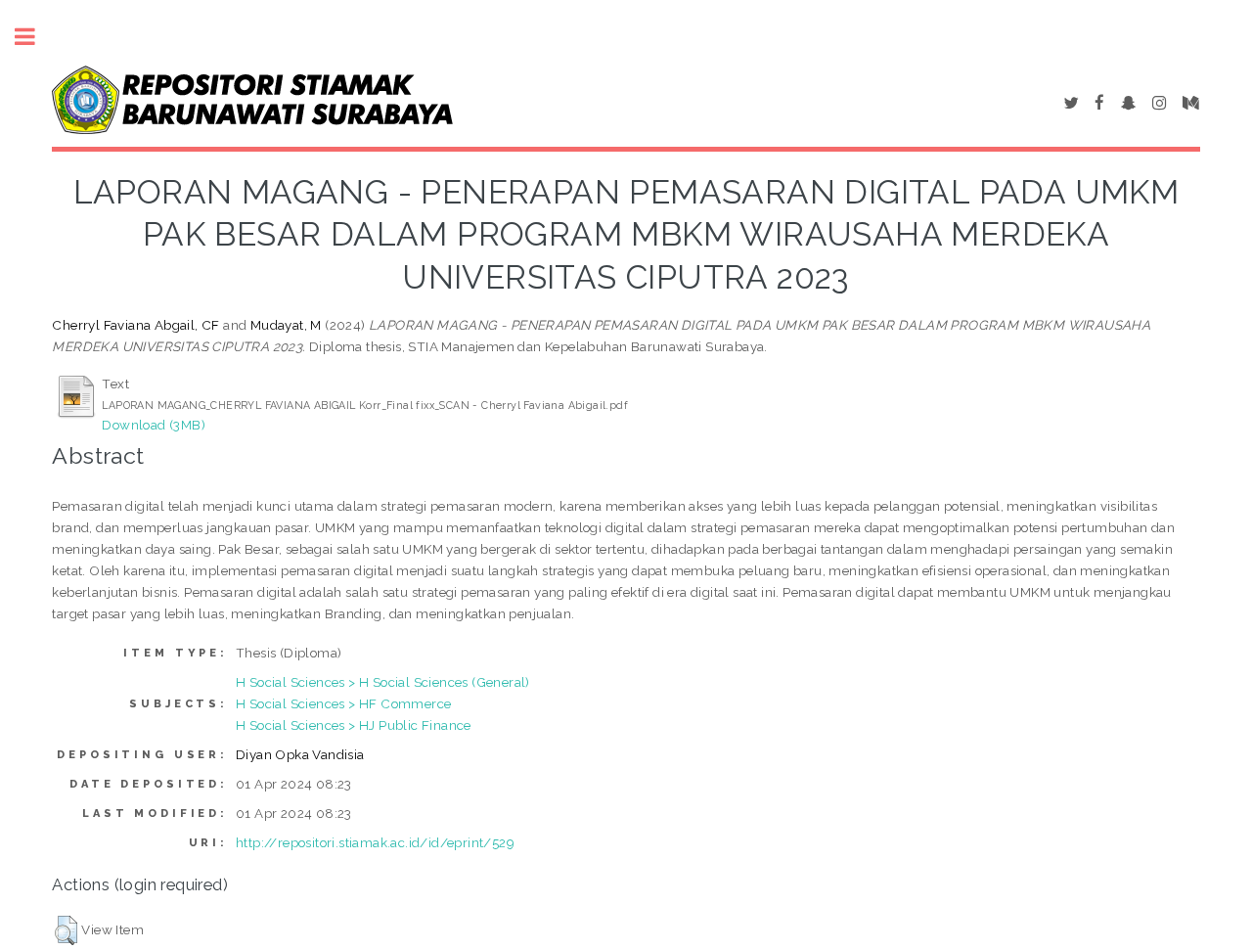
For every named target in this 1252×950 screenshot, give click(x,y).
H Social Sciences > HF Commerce (343, 703)
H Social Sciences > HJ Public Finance (353, 725)
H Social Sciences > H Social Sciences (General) (383, 682)
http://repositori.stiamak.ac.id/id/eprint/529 (375, 842)
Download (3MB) (153, 424)
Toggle (35, 36)
